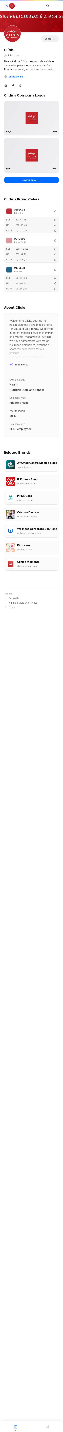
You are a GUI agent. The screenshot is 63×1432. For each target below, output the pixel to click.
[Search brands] (47, 6)
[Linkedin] (5, 85)
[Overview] (16, 1426)
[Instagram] (20, 85)
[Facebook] (13, 85)
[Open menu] (56, 6)
